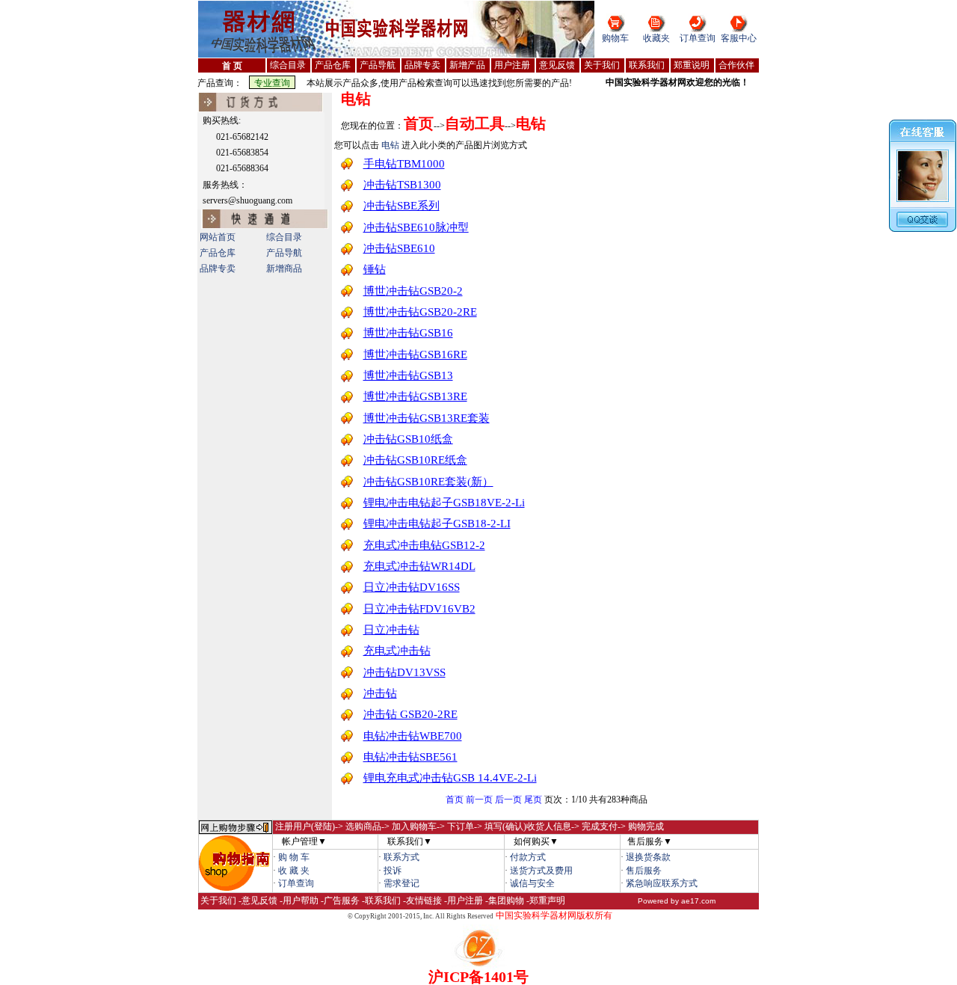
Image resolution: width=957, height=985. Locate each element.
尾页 (533, 799)
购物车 (615, 38)
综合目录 (284, 237)
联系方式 (401, 857)
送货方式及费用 (541, 870)
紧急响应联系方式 (662, 883)
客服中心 (739, 38)
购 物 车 (294, 857)
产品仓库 (218, 253)
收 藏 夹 (294, 870)
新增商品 (284, 268)
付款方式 (528, 857)
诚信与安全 (532, 883)
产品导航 (284, 253)
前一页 (479, 799)
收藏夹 (656, 38)
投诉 (392, 870)
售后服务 (644, 870)
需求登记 (401, 883)
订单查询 (698, 38)
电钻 (356, 98)
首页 (455, 799)
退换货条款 (648, 857)
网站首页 (218, 237)
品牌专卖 (218, 268)
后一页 (508, 799)
